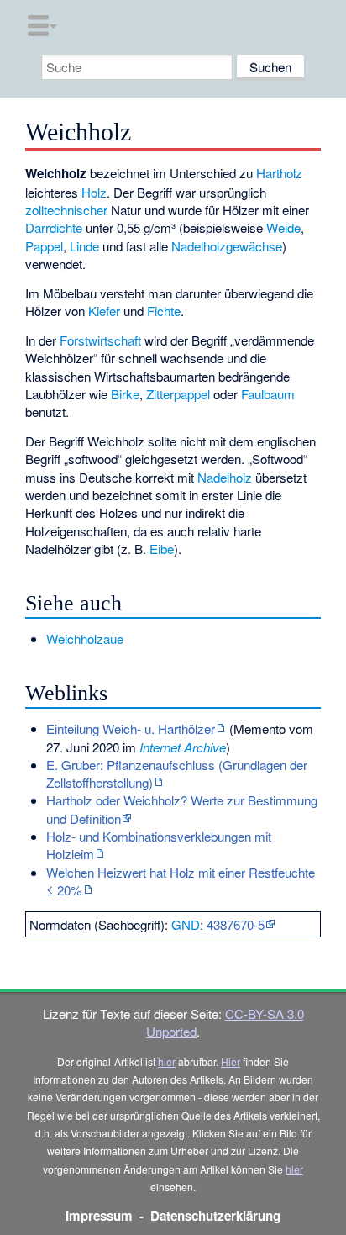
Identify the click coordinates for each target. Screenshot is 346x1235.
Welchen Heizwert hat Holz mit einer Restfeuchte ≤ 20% (180, 881)
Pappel (44, 246)
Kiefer (104, 310)
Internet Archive (182, 747)
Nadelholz (224, 477)
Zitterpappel (178, 394)
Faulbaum (268, 394)
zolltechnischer (66, 210)
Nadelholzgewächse (226, 246)
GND (185, 924)
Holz (94, 192)
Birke (125, 394)
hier (167, 1061)
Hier (230, 1061)
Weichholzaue (84, 638)
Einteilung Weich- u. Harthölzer (130, 728)
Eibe (161, 548)
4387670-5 (236, 924)
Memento (259, 728)
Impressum (99, 1215)
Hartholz (279, 173)
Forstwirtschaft (100, 340)
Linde (84, 246)
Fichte (164, 310)
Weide (283, 227)
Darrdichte (53, 227)
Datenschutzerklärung (215, 1215)
